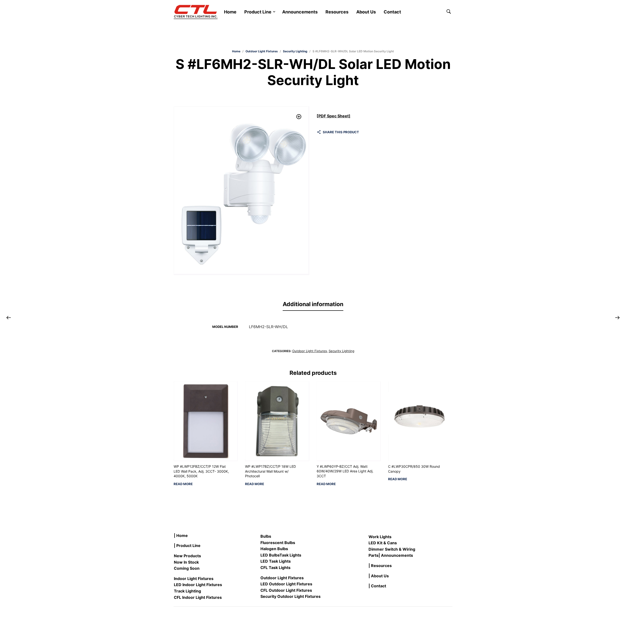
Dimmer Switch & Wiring (392, 549)
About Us (366, 11)
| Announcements (396, 555)
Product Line (257, 11)
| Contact (377, 585)
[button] (299, 116)
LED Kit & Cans (383, 542)
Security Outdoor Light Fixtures (290, 596)
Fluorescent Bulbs (277, 542)
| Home (181, 535)
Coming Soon (187, 568)
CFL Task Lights (275, 567)
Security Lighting (295, 51)
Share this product (341, 132)
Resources (336, 11)
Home (230, 11)
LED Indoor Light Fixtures (198, 584)
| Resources (380, 565)
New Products (187, 555)
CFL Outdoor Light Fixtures (286, 590)
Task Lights (290, 555)
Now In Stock (186, 562)
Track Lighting (187, 591)
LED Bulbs (269, 555)
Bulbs (265, 536)
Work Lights (380, 536)
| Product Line (187, 545)
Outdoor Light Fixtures (262, 51)
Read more (183, 484)
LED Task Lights (275, 561)
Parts (374, 555)
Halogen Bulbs (274, 548)
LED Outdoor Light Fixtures (286, 583)
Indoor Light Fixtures (193, 578)
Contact (392, 11)
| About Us (379, 575)
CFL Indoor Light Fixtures (198, 597)
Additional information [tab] (313, 304)
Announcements (300, 11)
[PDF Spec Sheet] (333, 115)
